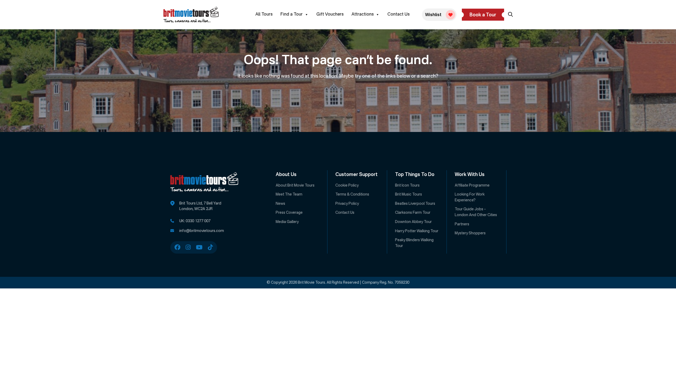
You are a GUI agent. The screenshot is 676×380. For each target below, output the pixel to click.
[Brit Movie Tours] (191, 15)
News (280, 204)
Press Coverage (289, 213)
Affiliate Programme (472, 185)
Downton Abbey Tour (413, 222)
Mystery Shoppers (470, 233)
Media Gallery (287, 222)
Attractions (362, 14)
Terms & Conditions (352, 194)
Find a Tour (291, 14)
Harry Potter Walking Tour (416, 231)
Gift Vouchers (330, 14)
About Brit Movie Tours (295, 185)
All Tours (264, 14)
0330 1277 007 (198, 221)
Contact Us (398, 14)
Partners (462, 224)
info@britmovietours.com (201, 231)
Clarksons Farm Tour (412, 213)
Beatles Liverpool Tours (415, 204)
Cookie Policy (347, 185)
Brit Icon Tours (407, 185)
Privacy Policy (347, 204)
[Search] (510, 14)
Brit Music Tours (408, 194)
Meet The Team (289, 194)
